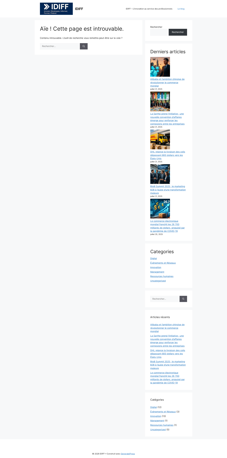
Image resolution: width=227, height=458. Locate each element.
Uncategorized (158, 281)
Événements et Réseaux (163, 263)
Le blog (181, 8)
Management (157, 272)
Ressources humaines (161, 276)
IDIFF (79, 9)
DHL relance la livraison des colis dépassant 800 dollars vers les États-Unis (167, 155)
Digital (153, 258)
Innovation (155, 267)
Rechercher (156, 27)
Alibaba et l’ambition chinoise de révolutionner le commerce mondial (167, 82)
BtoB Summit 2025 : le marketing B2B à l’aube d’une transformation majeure (168, 189)
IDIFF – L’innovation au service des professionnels (149, 8)
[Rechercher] (84, 46)
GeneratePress (128, 453)
